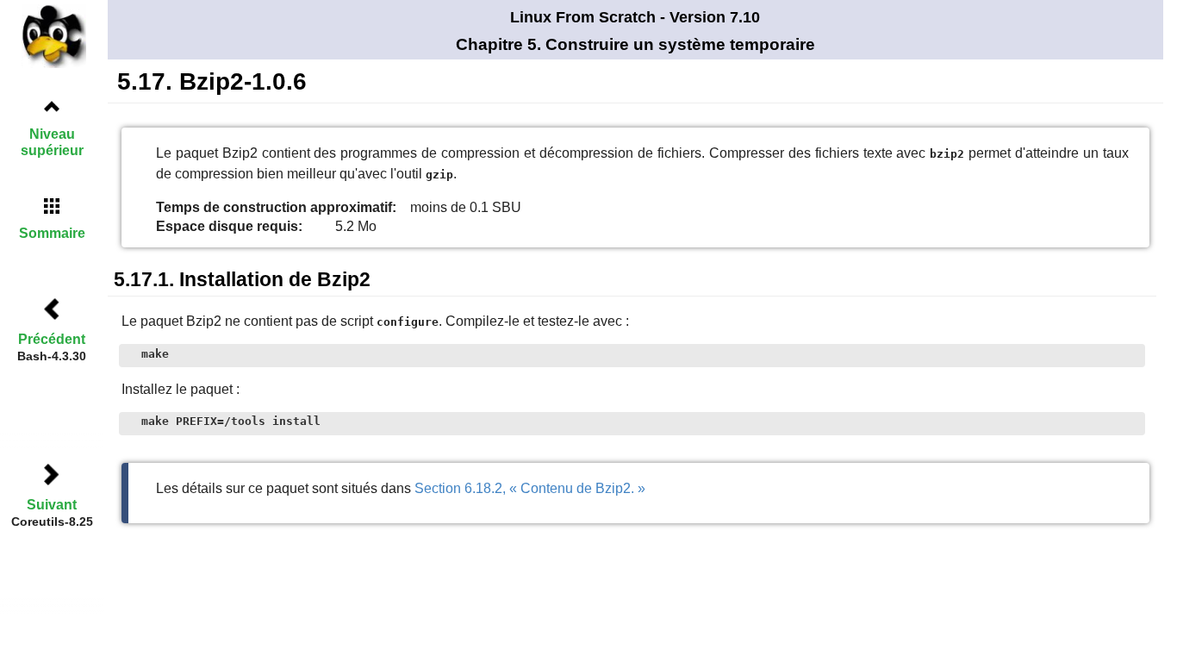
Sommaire (52, 233)
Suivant (52, 504)
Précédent (51, 339)
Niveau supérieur (52, 142)
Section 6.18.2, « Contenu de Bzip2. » (529, 488)
